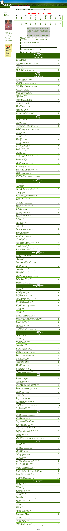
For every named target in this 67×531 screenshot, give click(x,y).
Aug (16, 22)
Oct (21, 24)
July (60, 21)
